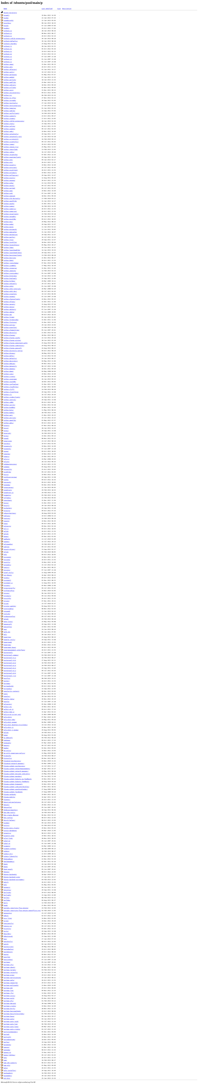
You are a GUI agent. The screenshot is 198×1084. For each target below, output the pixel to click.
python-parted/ (9, 188)
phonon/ (6, 872)
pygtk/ (6, 479)
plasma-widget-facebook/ (13, 792)
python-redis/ (9, 152)
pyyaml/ (6, 15)
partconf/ (7, 1037)
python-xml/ (8, 67)
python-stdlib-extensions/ (14, 121)
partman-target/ (10, 970)
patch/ (6, 944)
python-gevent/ (9, 304)
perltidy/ (7, 892)
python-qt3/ (8, 162)
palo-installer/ (10, 1070)
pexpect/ (7, 887)
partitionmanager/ (11, 1032)
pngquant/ (7, 743)
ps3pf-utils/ (9, 572)
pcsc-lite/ (8, 918)
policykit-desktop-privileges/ (16, 725)
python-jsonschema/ (11, 263)
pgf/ (5, 885)
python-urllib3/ (10, 87)
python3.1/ (8, 36)
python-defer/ (9, 356)
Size (59, 8)
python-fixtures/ (10, 322)
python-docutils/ (10, 332)
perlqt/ (6, 897)
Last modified (47, 8)
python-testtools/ (11, 103)
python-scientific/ (11, 142)
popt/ (6, 694)
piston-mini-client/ (11, 828)
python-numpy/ (9, 206)
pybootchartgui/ (10, 513)
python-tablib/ (9, 111)
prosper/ (7, 585)
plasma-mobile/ (9, 797)
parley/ (6, 1042)
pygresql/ (7, 482)
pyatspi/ (7, 518)
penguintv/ (8, 913)
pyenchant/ (8, 500)
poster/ (6, 681)
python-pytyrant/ (10, 167)
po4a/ (6, 735)
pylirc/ (6, 459)
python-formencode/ (11, 320)
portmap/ (7, 683)
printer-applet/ (10, 606)
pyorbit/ (7, 443)
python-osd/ (8, 193)
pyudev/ (6, 28)
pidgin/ (6, 851)
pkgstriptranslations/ (12, 802)
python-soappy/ (9, 129)
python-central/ (10, 400)
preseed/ (7, 611)
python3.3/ (8, 31)
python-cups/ (9, 374)
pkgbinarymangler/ (11, 810)
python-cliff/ (9, 389)
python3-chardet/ (10, 43)
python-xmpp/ (9, 64)
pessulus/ (7, 890)
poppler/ (7, 696)
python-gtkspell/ (10, 283)
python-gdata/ (9, 312)
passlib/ (7, 957)
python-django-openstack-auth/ (16, 343)
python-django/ (9, 335)
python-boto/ (9, 410)
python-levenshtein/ (11, 245)
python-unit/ (9, 90)
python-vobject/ (10, 85)
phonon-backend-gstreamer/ (14, 879)
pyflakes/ (7, 498)
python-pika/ (9, 183)
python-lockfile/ (10, 242)
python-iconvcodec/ (11, 273)
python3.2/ (8, 33)
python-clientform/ (11, 392)
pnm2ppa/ (7, 740)
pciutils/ (7, 928)
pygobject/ (8, 490)
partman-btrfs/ (9, 1008)
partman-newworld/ (11, 983)
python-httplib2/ (10, 276)
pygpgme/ (7, 485)
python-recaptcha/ (11, 154)
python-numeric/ (10, 209)
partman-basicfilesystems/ (14, 1014)
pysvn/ (6, 428)
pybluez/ (7, 516)
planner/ (7, 799)
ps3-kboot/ (8, 575)
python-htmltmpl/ (10, 278)
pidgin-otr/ (8, 854)
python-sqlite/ (9, 126)
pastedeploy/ (9, 949)
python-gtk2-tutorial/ (12, 289)
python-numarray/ (10, 211)
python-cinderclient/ (12, 397)
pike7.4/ (7, 843)
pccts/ (6, 931)
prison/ (6, 601)
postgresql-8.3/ (10, 665)
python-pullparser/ (11, 175)
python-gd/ (8, 314)
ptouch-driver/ (9, 549)
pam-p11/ (7, 1065)
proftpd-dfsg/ (9, 590)
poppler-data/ (9, 699)
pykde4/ (6, 467)
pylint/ (6, 461)
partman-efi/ (9, 1001)
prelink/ (7, 614)
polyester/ (8, 704)
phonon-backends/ (10, 874)
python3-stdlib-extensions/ (14, 38)
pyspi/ (6, 430)
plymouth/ (7, 756)
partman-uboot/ (9, 967)
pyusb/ (6, 25)
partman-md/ (8, 988)
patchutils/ (8, 941)
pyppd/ (6, 438)
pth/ (5, 554)
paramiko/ (7, 1045)
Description (66, 8)
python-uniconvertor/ (12, 92)
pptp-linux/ (8, 621)
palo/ (6, 1068)
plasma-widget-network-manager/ (16, 771)
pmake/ (6, 748)
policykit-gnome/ (10, 722)
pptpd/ (6, 619)
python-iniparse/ (10, 268)
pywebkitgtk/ (9, 20)
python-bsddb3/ (9, 407)
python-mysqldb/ (10, 219)
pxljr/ (6, 529)
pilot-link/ (8, 838)
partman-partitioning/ (12, 977)
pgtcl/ (6, 882)
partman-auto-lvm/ (11, 1024)
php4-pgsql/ (8, 869)
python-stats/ (9, 123)
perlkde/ (7, 900)
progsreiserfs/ (9, 588)
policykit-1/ (9, 727)
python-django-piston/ (12, 340)
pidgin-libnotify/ (11, 856)
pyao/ (6, 523)
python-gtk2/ (9, 286)
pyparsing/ (8, 441)
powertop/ (7, 637)
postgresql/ (8, 652)
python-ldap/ (9, 247)
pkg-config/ (8, 817)
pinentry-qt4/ (9, 836)
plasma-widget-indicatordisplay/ (16, 787)
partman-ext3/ (9, 998)
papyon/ (6, 1047)
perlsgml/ (7, 895)
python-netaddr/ (10, 216)
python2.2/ (8, 59)
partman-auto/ (9, 1019)
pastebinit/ (8, 952)
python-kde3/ (9, 260)
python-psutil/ (9, 178)
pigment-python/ (10, 848)
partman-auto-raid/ (11, 1021)
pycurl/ (6, 505)
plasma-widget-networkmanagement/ (17, 768)
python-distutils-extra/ (13, 350)
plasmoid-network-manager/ (14, 763)
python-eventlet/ (10, 327)
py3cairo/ (7, 526)
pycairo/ (7, 510)
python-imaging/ (10, 271)
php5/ (6, 864)
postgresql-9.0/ (10, 660)
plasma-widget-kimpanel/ (13, 784)
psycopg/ (7, 559)
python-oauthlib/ (10, 201)
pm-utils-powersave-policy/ (14, 753)
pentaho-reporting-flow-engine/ (16, 908)
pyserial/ (7, 433)
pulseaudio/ (8, 544)
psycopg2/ (7, 557)
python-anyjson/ (10, 418)
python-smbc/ (9, 131)
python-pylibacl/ (10, 172)
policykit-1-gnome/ (11, 730)
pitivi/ (6, 825)
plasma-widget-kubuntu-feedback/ (16, 781)
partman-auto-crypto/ (12, 1029)
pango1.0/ (7, 1052)
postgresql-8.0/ (10, 673)
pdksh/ (6, 916)
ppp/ (5, 629)
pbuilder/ (7, 934)
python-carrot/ (9, 405)
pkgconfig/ (8, 807)
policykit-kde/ (9, 719)
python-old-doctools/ (12, 198)
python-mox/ (8, 221)
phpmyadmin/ (8, 859)
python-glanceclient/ (12, 299)
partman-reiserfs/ (11, 972)
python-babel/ (9, 412)
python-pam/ (8, 191)
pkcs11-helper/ (9, 820)
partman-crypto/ (10, 1006)
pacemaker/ (8, 1075)
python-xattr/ (9, 72)
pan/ (5, 1057)
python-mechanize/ (11, 234)
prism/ (6, 603)
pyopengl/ (7, 449)
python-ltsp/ (9, 240)
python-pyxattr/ (10, 165)
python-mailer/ (9, 237)
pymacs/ (6, 456)
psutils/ (7, 562)
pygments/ (7, 495)
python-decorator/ (11, 361)
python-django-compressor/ (14, 345)
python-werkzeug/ (10, 74)
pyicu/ (6, 474)
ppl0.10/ (7, 632)
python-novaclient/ (11, 214)
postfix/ (7, 678)
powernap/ (7, 645)
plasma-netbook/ (10, 794)
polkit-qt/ (8, 707)
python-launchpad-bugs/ (13, 252)
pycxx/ (6, 503)
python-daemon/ (9, 369)
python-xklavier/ (10, 69)
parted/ (6, 1034)
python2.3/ (8, 56)
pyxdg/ (6, 18)
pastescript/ (9, 946)
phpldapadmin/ (9, 861)
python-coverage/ (10, 379)
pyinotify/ (8, 469)
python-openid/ (9, 196)
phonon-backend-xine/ (12, 877)
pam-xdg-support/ (10, 1063)
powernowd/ (8, 642)
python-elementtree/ (11, 330)
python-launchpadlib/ (12, 250)
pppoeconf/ (8, 624)
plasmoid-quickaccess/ (12, 761)
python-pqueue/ (9, 180)
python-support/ (10, 116)
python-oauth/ (9, 203)
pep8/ (6, 905)
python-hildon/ (9, 281)
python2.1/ (8, 62)
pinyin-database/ (10, 830)
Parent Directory (10, 13)
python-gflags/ (9, 301)
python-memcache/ (10, 232)
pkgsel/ (6, 805)
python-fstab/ (9, 317)
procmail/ (7, 596)
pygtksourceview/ (10, 477)
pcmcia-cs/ (8, 926)
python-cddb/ (9, 402)
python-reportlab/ (11, 149)
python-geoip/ (9, 307)
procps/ (6, 593)
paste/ (6, 954)
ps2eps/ (6, 578)
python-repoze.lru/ (11, 147)
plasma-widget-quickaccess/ (14, 766)
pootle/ (6, 701)
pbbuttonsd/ (8, 936)
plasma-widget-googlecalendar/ (16, 789)
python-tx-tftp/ (10, 98)
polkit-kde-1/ (9, 712)
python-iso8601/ (10, 265)
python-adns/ (9, 423)
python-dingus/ (9, 353)
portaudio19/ (9, 686)
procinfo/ (7, 598)
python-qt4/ (8, 160)
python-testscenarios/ (12, 105)
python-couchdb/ (10, 381)
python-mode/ (9, 224)
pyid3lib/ (7, 472)
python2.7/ (8, 46)
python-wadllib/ (10, 82)
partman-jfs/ (9, 993)
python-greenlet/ (10, 294)
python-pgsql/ (9, 185)
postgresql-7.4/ (10, 676)
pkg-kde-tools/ (9, 812)
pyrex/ (6, 436)
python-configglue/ (11, 384)
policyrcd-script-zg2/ (12, 714)
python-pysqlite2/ (11, 170)
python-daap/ (9, 371)
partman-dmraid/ (10, 1003)
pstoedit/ (7, 565)
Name (5, 8)
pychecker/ (8, 508)
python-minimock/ (10, 229)
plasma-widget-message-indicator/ (17, 774)
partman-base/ (9, 1016)
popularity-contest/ (11, 691)
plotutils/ (8, 758)
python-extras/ (9, 325)
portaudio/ (8, 688)
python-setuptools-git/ (13, 136)
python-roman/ (9, 144)
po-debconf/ (8, 737)
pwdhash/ (7, 539)
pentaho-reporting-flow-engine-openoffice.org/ (22, 910)
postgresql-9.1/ (10, 658)
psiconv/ (7, 570)
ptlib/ (6, 552)
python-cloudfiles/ (11, 387)
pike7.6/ (7, 841)
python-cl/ (8, 394)
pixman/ (6, 823)
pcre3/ (6, 921)
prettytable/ (9, 608)
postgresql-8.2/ (10, 668)
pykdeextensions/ (10, 464)
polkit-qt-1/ (9, 709)
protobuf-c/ (8, 583)
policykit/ (8, 717)
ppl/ (5, 634)
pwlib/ (6, 534)
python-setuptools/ (11, 134)
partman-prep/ (9, 975)
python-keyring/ (10, 258)
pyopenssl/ (8, 446)
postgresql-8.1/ (10, 670)
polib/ (6, 732)
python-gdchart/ (10, 309)
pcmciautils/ (9, 923)
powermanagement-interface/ (14, 650)
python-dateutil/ (10, 366)
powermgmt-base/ (10, 647)
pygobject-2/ (9, 492)
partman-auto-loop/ (11, 1026)
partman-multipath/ (11, 985)
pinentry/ (7, 833)
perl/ (6, 903)
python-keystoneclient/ (13, 255)
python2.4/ (8, 54)
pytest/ (6, 425)
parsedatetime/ (9, 1039)
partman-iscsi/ (9, 995)
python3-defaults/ (11, 41)
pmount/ (6, 745)
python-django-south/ (12, 338)
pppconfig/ (8, 627)
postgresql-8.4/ (10, 663)
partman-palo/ (9, 980)
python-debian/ (9, 363)
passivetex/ (8, 959)
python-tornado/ (10, 100)
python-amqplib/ (10, 420)
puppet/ (6, 541)
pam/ (5, 1060)
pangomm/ (7, 1050)
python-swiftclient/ (11, 113)
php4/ (6, 866)
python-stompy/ (9, 118)
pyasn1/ (6, 521)
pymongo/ (7, 454)
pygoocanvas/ (9, 487)
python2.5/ (8, 51)
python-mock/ (9, 227)
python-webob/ (9, 77)
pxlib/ (6, 531)
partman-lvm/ (9, 990)
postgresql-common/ (11, 655)
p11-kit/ (7, 1078)
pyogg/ (6, 451)
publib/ (6, 547)
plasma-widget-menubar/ (13, 776)
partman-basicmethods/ (12, 1011)
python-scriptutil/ (11, 139)
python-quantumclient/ (12, 157)
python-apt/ (8, 415)
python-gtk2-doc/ (10, 291)
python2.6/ (8, 49)
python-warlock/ (10, 80)
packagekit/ (8, 1073)
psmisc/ (6, 567)
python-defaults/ (10, 358)
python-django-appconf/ (13, 348)
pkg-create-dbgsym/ (11, 815)
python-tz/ (8, 95)
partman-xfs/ (9, 965)
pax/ (5, 939)
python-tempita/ (10, 108)
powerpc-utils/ (9, 639)
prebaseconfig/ (9, 616)
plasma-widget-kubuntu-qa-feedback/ (18, 779)
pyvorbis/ (7, 23)
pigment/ (7, 846)
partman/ (7, 962)
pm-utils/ (7, 750)
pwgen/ (6, 536)
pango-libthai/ (9, 1055)
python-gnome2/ (9, 296)
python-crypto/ (9, 376)
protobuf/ (7, 580)
